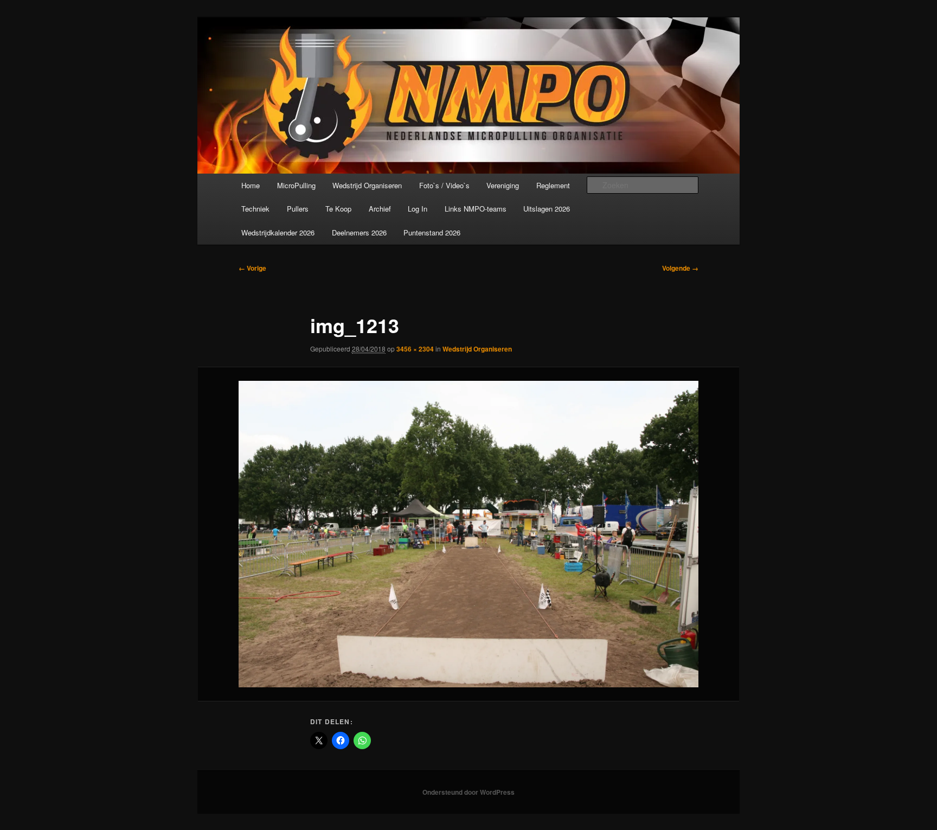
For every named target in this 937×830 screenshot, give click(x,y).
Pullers (298, 208)
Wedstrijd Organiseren (367, 185)
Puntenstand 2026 (431, 232)
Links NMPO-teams (475, 208)
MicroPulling (296, 185)
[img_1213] (468, 534)
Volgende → (680, 268)
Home (250, 185)
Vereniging (502, 185)
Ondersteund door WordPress (468, 792)
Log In (417, 208)
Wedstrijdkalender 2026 (278, 232)
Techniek (255, 208)
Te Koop (338, 208)
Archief (380, 208)
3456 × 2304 (415, 349)
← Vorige (252, 268)
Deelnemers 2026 (359, 232)
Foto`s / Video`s (444, 185)
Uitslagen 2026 (546, 208)
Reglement (553, 185)
